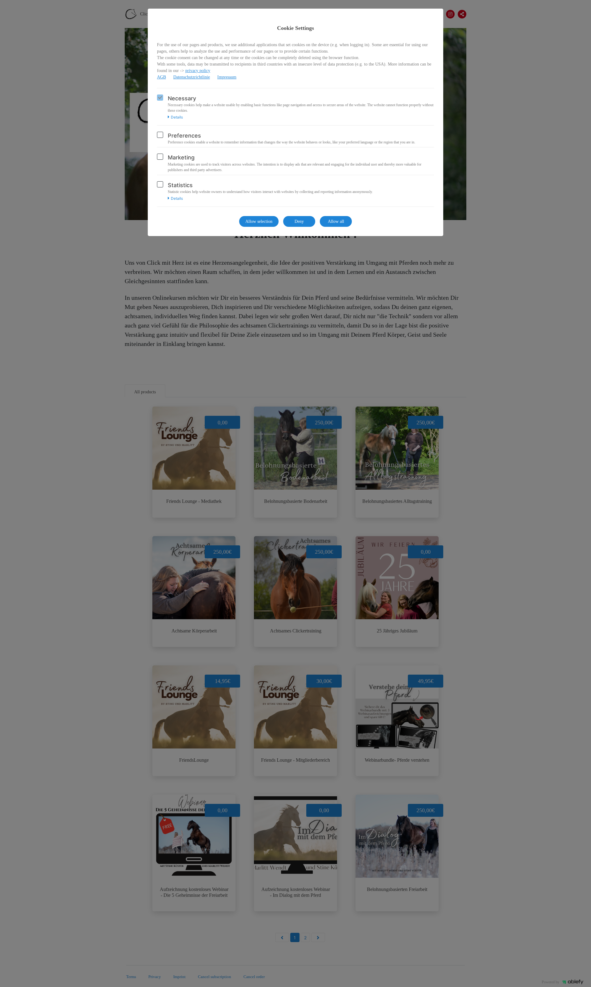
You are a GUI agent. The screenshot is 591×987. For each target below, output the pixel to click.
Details (177, 117)
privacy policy (197, 70)
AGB (161, 77)
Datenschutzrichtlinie (191, 77)
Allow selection (258, 221)
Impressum (226, 77)
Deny (299, 221)
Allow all (336, 221)
